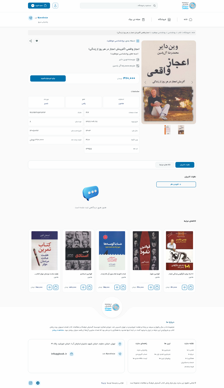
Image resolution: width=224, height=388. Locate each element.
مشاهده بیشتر (58, 330)
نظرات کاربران (185, 164)
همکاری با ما (189, 358)
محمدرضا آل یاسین (121, 65)
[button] (36, 41)
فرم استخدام (189, 366)
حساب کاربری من (141, 354)
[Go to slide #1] (181, 129)
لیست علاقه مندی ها (140, 358)
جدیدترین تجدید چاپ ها (162, 354)
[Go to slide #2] (167, 129)
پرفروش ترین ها (164, 358)
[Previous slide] (192, 82)
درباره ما (191, 354)
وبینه (103, 383)
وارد (46, 78)
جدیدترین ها (166, 350)
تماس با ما (190, 350)
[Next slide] (145, 82)
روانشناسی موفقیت (115, 41)
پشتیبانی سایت (142, 350)
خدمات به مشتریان (187, 362)
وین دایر (123, 59)
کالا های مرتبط (164, 164)
